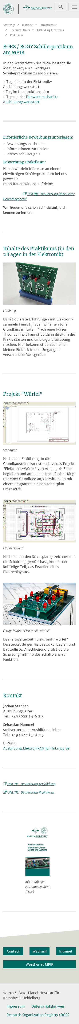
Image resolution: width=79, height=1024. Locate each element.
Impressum (16, 1006)
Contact (13, 951)
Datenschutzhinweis (48, 1006)
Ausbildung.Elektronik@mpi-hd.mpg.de (36, 748)
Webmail (39, 951)
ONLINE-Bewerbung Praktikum (30, 792)
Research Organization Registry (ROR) (38, 1015)
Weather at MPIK (40, 964)
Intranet (65, 951)
